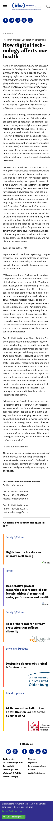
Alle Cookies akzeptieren (14, 816)
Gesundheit (8, 766)
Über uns (31, 759)
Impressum (32, 762)
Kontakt (31, 769)
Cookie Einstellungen (36, 773)
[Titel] (5, 20)
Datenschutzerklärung (37, 766)
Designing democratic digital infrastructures (26, 665)
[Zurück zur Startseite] (26, 6)
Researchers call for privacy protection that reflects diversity (25, 628)
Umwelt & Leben (10, 769)
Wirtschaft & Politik (12, 773)
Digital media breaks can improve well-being (23, 554)
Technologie (9, 759)
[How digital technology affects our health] (11, 20)
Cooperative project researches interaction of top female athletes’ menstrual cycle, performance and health (27, 592)
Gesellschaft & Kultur (13, 762)
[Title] (17, 20)
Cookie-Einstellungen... (12, 811)
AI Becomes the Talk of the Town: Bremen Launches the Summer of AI (25, 712)
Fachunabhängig (10, 776)
